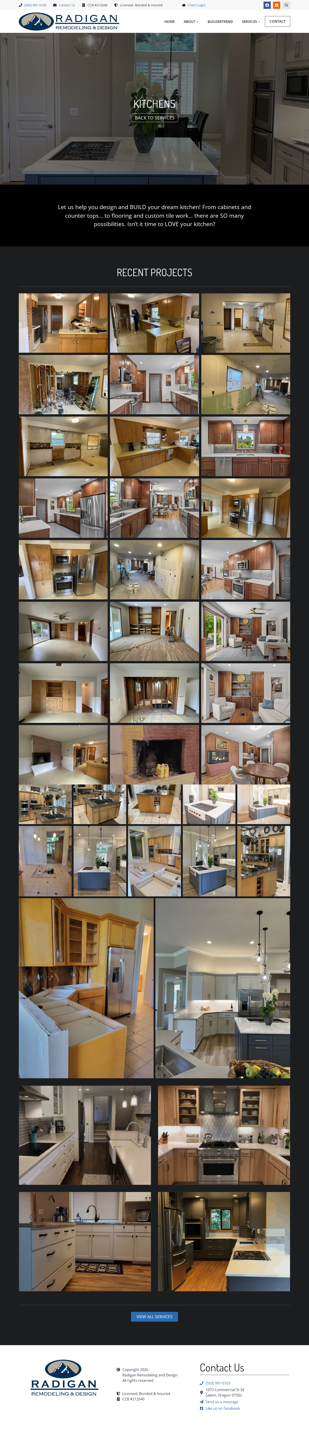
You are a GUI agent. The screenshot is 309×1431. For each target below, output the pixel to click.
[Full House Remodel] (85, 1135)
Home (169, 21)
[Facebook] (267, 5)
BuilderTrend (220, 21)
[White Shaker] (85, 1241)
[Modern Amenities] (224, 1241)
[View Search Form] (286, 5)
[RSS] (276, 5)
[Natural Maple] (224, 1135)
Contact (277, 21)
